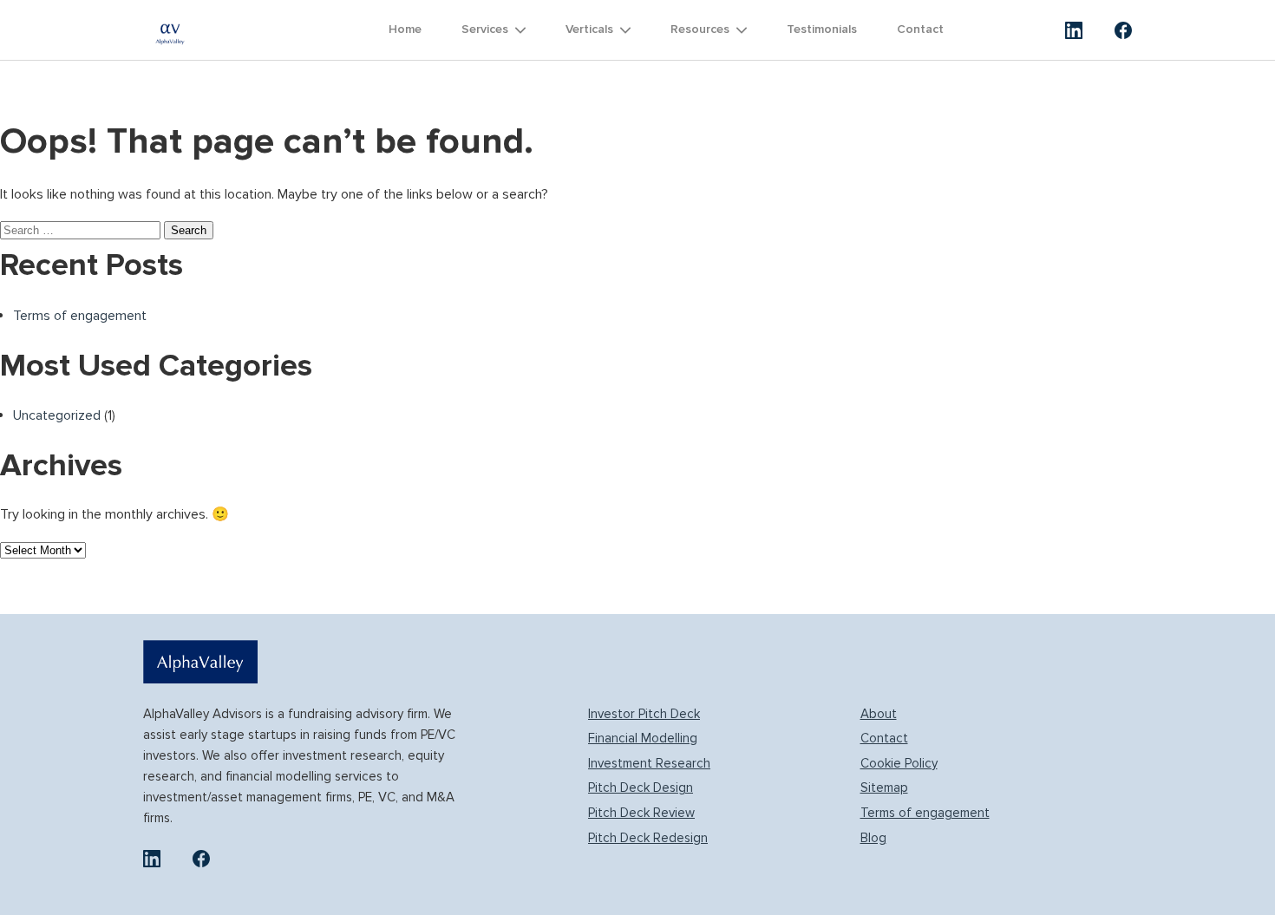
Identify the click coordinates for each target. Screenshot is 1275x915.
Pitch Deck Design (640, 787)
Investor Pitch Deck (644, 714)
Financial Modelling (642, 738)
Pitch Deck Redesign (648, 838)
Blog (873, 838)
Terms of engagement (80, 315)
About (878, 714)
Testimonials (822, 29)
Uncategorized (57, 415)
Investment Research (649, 763)
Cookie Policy (899, 763)
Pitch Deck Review (641, 812)
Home (405, 29)
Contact (920, 29)
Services (484, 29)
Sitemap (884, 787)
